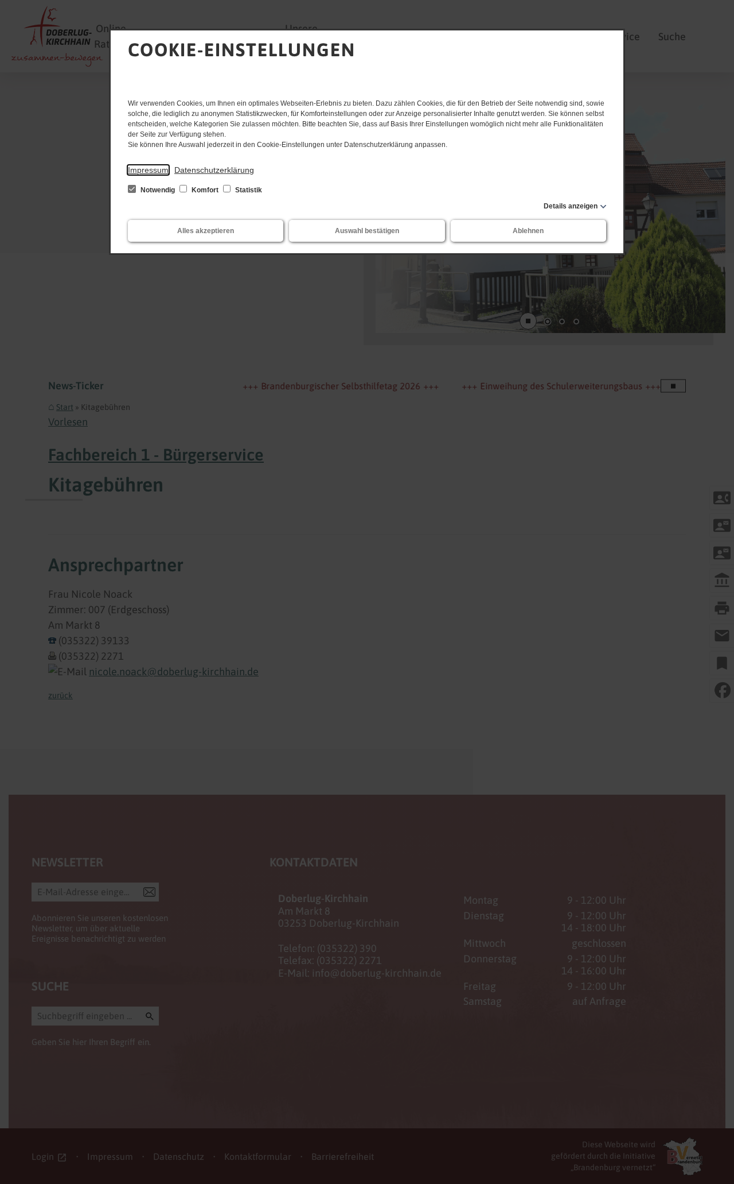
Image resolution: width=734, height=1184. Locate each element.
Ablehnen (528, 231)
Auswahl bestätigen (367, 231)
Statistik (247, 190)
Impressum (148, 170)
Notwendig (158, 190)
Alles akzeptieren (205, 231)
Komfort (205, 190)
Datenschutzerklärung (214, 170)
